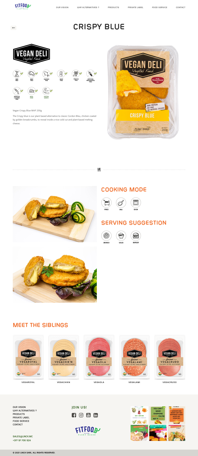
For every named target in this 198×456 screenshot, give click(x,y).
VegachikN (63, 336)
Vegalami (134, 336)
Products (113, 7)
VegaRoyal (28, 336)
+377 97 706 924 (22, 440)
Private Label (135, 7)
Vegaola (99, 336)
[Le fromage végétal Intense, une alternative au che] (176, 415)
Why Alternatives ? (88, 7)
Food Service (159, 7)
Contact (180, 7)
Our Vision (62, 7)
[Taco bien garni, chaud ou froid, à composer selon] (158, 415)
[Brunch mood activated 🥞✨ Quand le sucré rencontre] (139, 433)
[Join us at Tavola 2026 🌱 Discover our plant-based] (139, 415)
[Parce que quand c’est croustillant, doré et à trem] (158, 433)
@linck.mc (23, 436)
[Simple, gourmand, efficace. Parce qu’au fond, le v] (176, 433)
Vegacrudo (170, 336)
